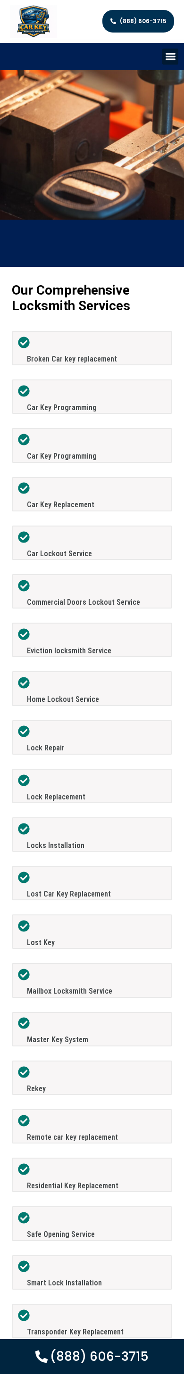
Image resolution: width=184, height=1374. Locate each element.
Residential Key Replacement (72, 1185)
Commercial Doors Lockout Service (83, 602)
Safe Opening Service (61, 1234)
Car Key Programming (62, 407)
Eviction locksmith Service (69, 650)
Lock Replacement (56, 796)
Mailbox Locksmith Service (69, 991)
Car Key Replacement (60, 504)
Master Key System (57, 1039)
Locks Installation (55, 845)
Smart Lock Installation (64, 1282)
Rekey (36, 1088)
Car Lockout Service (59, 553)
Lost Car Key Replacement (69, 893)
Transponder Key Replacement (75, 1331)
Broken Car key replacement (72, 358)
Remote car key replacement (72, 1137)
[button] (170, 57)
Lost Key (41, 942)
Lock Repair (46, 747)
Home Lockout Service (63, 699)
